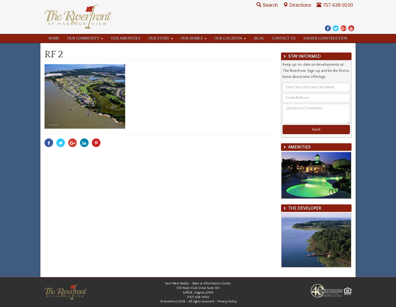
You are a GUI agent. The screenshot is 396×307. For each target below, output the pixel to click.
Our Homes (192, 38)
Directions (300, 5)
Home (54, 38)
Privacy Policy (227, 301)
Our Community (83, 38)
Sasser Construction (325, 38)
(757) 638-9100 (198, 297)
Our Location (228, 38)
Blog (259, 38)
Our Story (159, 38)
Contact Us (284, 38)
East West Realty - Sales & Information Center (198, 283)
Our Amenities (125, 38)
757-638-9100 (338, 5)
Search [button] (271, 5)
